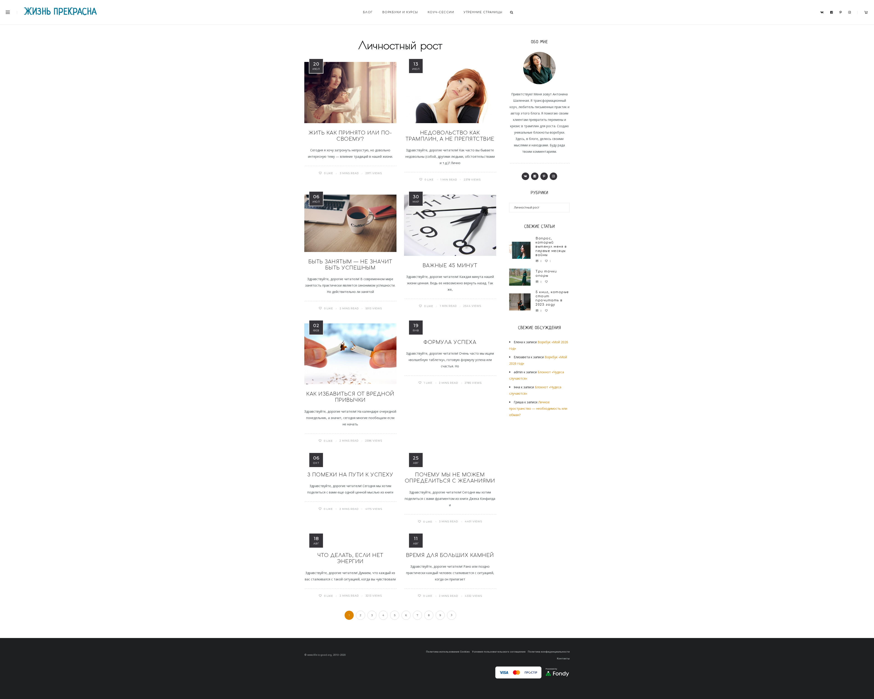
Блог (368, 12)
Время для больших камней (450, 555)
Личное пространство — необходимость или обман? (538, 408)
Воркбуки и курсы (400, 12)
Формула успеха (450, 342)
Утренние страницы (483, 12)
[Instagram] (849, 12)
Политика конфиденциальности (549, 651)
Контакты (563, 658)
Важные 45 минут (450, 265)
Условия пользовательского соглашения (499, 651)
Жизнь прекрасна (60, 12)
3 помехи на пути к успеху (350, 475)
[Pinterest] (840, 12)
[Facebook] (831, 12)
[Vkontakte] (822, 12)
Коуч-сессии (441, 12)
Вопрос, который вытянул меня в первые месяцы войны (551, 247)
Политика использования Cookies (448, 651)
